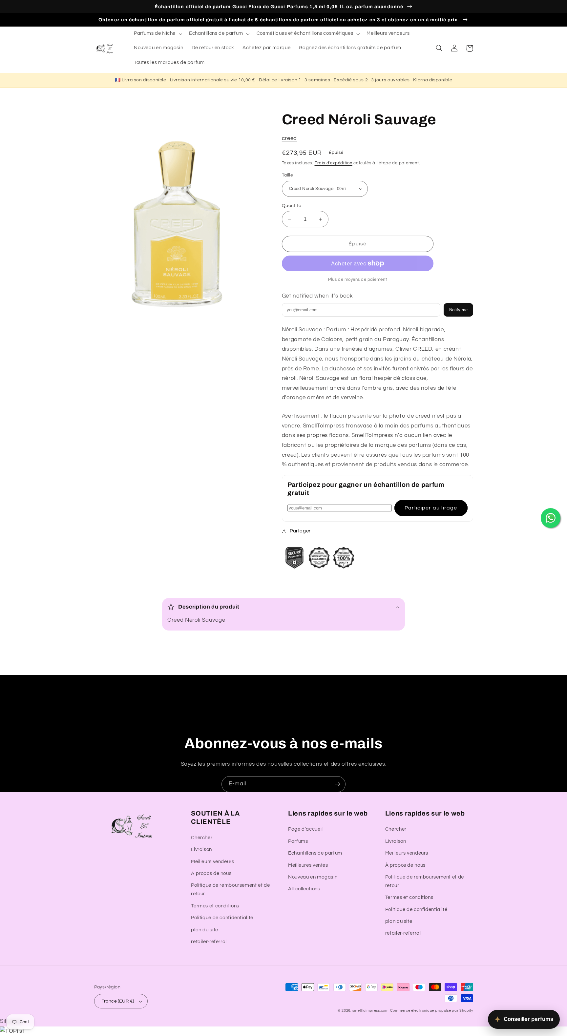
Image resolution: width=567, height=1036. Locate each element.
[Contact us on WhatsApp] (550, 518)
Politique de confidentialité (222, 917)
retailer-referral (209, 941)
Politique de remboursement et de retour (230, 889)
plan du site (204, 929)
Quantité (291, 205)
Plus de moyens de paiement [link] (357, 280)
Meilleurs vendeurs (212, 861)
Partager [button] (300, 530)
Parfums (298, 841)
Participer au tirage (431, 507)
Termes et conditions (215, 905)
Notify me (458, 309)
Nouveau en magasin (312, 877)
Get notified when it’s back (317, 296)
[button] (157, 34)
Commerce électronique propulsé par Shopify (431, 1010)
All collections (304, 888)
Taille (287, 175)
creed (289, 138)
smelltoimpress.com (370, 1010)
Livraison (201, 849)
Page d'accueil (305, 829)
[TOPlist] (12, 1031)
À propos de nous (211, 873)
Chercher (201, 837)
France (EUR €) (117, 1001)
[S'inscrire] (337, 784)
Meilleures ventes (308, 865)
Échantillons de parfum (315, 853)
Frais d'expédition (333, 163)
